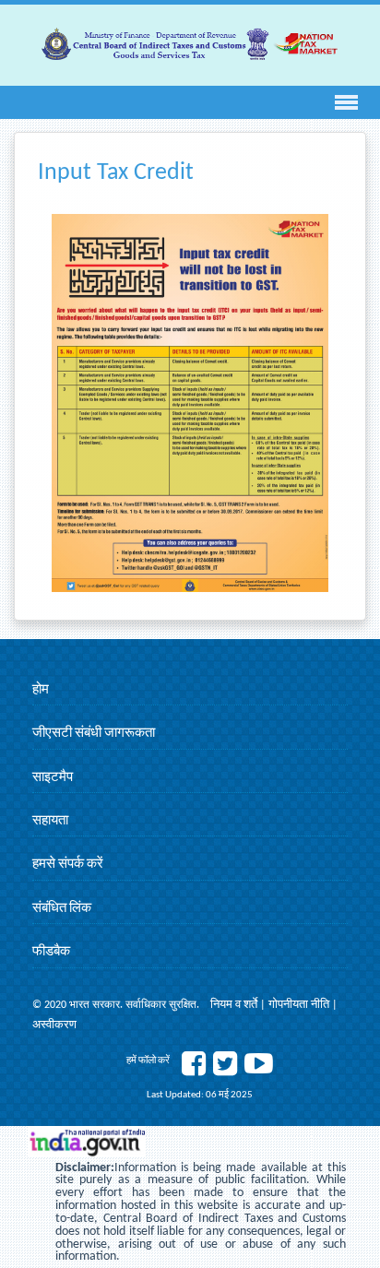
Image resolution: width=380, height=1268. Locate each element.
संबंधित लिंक (61, 909)
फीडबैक (51, 952)
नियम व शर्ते (235, 1005)
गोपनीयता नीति (300, 1005)
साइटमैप (52, 778)
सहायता (50, 821)
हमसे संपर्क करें (67, 864)
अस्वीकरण (54, 1025)
